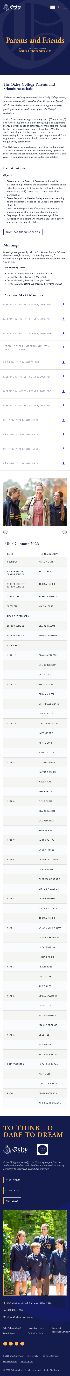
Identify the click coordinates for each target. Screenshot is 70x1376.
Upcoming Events (35, 1328)
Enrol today (13, 1180)
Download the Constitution (23, 232)
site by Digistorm (51, 1370)
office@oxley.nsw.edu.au (20, 1317)
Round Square (27, 1362)
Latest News (8, 1333)
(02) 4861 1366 (15, 1310)
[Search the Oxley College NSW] (52, 7)
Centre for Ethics (35, 1333)
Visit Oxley (12, 1200)
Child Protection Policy (13, 1356)
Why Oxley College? (12, 1328)
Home (22, 48)
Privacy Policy (33, 1356)
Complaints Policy (51, 1356)
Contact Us (12, 1190)
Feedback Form (10, 1362)
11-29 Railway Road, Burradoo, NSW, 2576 (29, 1303)
